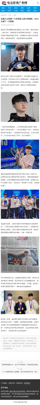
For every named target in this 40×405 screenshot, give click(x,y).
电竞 (22, 10)
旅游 (3, 10)
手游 (9, 8)
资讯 (15, 8)
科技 (35, 8)
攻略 (28, 8)
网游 (28, 10)
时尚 (9, 10)
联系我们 (27, 383)
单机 (22, 8)
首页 (10, 15)
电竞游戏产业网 (22, 402)
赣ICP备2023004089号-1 (18, 391)
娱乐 (35, 10)
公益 (15, 10)
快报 (3, 8)
